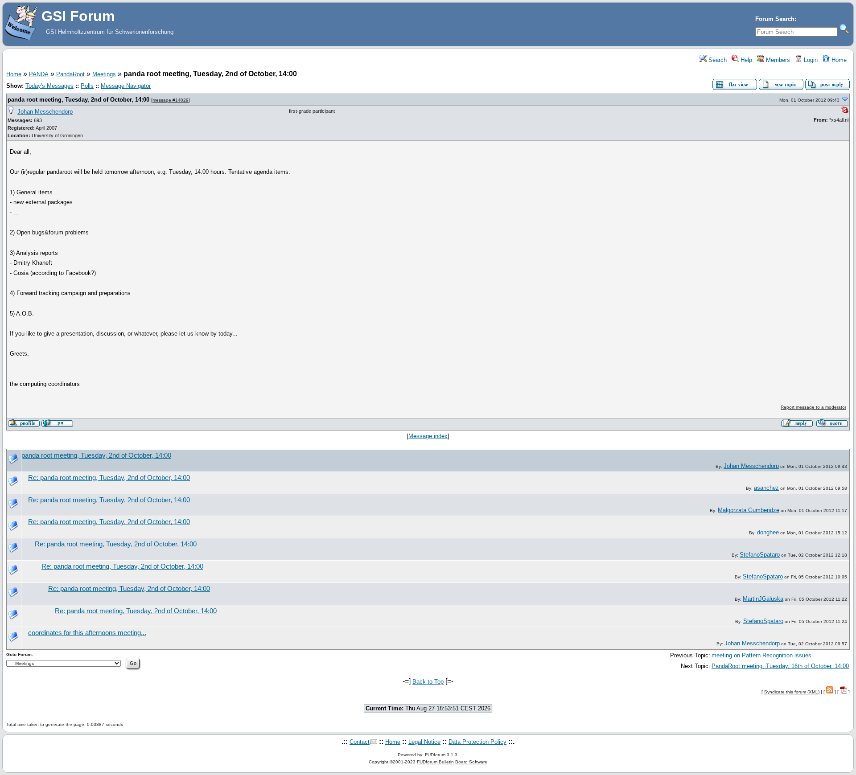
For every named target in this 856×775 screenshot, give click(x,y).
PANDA (39, 74)
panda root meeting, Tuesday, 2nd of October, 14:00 (78, 99)
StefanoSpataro (760, 554)
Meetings (104, 74)
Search (717, 60)
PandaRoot (70, 74)
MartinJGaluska (763, 598)
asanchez (766, 487)
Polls (87, 85)
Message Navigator (126, 85)
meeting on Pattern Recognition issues (761, 655)
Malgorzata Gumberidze (748, 510)
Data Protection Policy (477, 741)
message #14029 (170, 100)
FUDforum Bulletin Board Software (452, 761)
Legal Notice (424, 741)
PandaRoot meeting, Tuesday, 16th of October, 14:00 (780, 666)
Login (810, 60)
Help (745, 60)
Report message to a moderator (813, 407)
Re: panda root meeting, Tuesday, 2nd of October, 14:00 (109, 477)
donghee (768, 532)
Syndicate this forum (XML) (791, 691)
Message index (428, 436)
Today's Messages (49, 85)
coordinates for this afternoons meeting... (87, 632)
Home (838, 60)
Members (777, 60)
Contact (360, 741)
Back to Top (428, 681)
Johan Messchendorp (45, 111)
